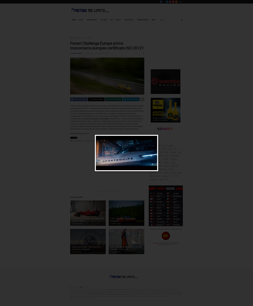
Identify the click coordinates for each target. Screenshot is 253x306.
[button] (155, 137)
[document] (126, 153)
